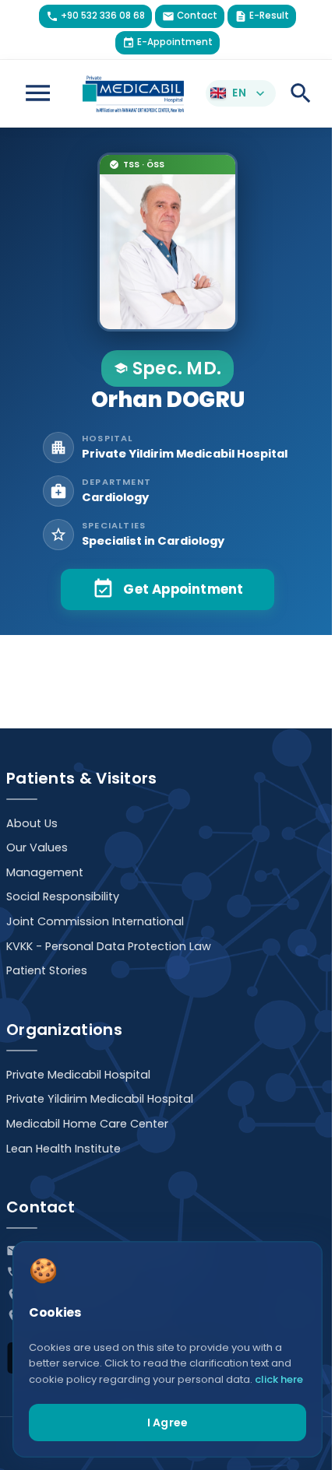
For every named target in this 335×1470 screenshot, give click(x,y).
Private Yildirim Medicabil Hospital (99, 1099)
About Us (32, 823)
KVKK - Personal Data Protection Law (108, 946)
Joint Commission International (95, 921)
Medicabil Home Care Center (87, 1123)
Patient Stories (46, 970)
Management (44, 872)
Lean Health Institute (63, 1148)
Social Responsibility (62, 896)
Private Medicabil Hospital (78, 1074)
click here (279, 1379)
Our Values (37, 847)
